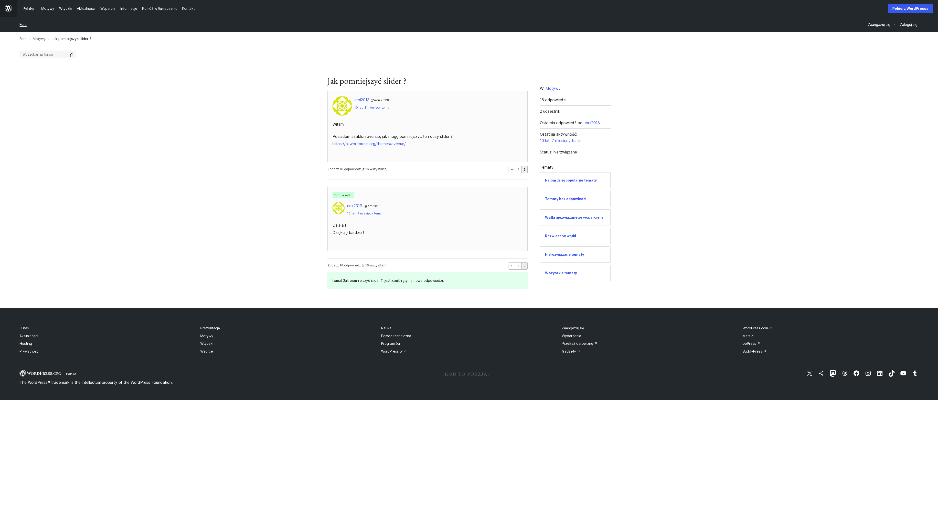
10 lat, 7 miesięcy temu (364, 213)
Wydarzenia (571, 336)
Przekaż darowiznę (579, 343)
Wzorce (206, 351)
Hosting (26, 343)
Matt (748, 336)
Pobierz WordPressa (910, 8)
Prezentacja (210, 328)
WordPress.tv (394, 351)
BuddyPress (754, 351)
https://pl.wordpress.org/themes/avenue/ (369, 143)
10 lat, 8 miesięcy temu (371, 107)
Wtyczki (206, 343)
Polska (71, 374)
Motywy (39, 39)
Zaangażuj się (573, 328)
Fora (23, 24)
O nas (24, 328)
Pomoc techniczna (396, 336)
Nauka (386, 328)
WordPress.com (757, 328)
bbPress (751, 343)
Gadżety (571, 351)
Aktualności (29, 336)
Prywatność (29, 351)
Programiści (390, 343)
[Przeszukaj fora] (71, 54)
